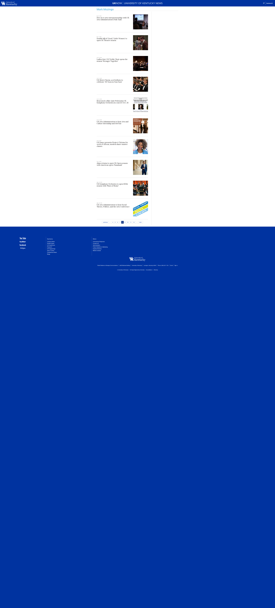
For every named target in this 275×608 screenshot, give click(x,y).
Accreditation (149, 270)
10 (127, 222)
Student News (50, 243)
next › (140, 222)
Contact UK (96, 243)
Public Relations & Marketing (100, 247)
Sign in (176, 265)
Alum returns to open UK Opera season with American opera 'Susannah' (112, 164)
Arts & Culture (50, 250)
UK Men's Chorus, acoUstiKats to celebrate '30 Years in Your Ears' (110, 81)
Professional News (52, 252)
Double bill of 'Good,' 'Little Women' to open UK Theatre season (112, 39)
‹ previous (105, 222)
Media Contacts (97, 250)
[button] (269, 3)
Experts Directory (97, 249)
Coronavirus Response (99, 241)
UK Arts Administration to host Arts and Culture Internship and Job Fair (112, 123)
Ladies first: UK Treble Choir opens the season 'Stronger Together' (112, 60)
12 (133, 222)
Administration (96, 245)
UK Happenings (51, 249)
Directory (156, 270)
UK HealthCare (51, 245)
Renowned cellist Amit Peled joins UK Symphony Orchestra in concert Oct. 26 (112, 102)
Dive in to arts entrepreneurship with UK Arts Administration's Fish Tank (113, 19)
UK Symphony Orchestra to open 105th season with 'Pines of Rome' (112, 185)
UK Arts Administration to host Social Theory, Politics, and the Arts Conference (113, 206)
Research (49, 247)
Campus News (51, 241)
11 (130, 222)
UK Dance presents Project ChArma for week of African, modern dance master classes (112, 144)
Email (171, 265)
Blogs (48, 254)
